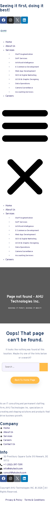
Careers (10, 96)
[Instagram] (10, 20)
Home (9, 42)
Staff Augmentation (24, 54)
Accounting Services (24, 92)
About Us (10, 46)
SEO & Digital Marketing (26, 75)
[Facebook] (3, 20)
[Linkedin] (24, 20)
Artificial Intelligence (24, 63)
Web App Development (25, 71)
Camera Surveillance (24, 88)
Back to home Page (25, 380)
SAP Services (21, 58)
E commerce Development (27, 67)
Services (10, 50)
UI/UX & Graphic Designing (27, 79)
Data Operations (22, 83)
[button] (25, 152)
